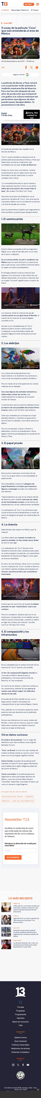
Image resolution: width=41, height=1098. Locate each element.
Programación (20, 1014)
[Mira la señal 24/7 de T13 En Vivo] (28, 4)
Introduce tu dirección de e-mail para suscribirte (20, 845)
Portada (20, 1007)
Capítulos (20, 1018)
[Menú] (37, 4)
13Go (20, 1025)
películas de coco (12, 797)
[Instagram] (13, 1065)
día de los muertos (23, 801)
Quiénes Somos (20, 1037)
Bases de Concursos (20, 1022)
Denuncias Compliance (20, 1052)
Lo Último (5, 10)
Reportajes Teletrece (20, 10)
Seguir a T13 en (19, 75)
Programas (20, 1011)
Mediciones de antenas (20, 1048)
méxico (6, 801)
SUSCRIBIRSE (13, 857)
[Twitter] (18, 1065)
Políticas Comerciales (20, 1045)
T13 (2, 67)
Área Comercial (20, 1041)
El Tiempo (35, 10)
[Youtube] (28, 1065)
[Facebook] (23, 1065)
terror (29, 797)
